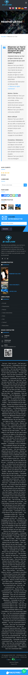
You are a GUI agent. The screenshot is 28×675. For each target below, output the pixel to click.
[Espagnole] (19, 8)
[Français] (10, 8)
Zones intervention (7, 313)
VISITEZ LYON (12, 291)
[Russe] (25, 8)
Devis (3, 316)
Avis (3, 319)
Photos (4, 310)
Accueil (3, 36)
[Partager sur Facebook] (5, 258)
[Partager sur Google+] (8, 258)
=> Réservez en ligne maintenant (14, 87)
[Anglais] (13, 8)
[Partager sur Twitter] (2, 258)
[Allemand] (22, 8)
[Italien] (16, 8)
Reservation (5, 326)
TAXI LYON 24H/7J (14, 285)
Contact (4, 322)
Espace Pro (14, 664)
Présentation (5, 306)
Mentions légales (14, 662)
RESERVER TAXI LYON (14, 274)
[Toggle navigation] (26, 3)
